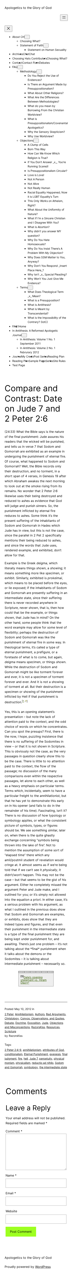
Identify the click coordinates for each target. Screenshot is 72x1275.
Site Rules (59, 361)
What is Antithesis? (39, 304)
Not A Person (36, 179)
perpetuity (45, 1058)
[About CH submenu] (27, 37)
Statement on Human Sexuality (47, 49)
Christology (12, 1018)
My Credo (28, 356)
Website (11, 1211)
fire (20, 1058)
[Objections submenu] (36, 141)
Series (49, 361)
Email (11, 1193)
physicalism (23, 1062)
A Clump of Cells (38, 144)
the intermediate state (53, 1067)
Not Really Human (39, 188)
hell (26, 1058)
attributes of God (53, 1049)
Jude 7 (33, 1058)
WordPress (43, 1267)
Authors (40, 1014)
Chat (32, 54)
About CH (18, 36)
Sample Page (37, 361)
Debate (9, 1022)
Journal (17, 356)
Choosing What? (30, 41)
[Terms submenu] (30, 287)
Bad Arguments (55, 1014)
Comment (14, 1131)
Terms (24, 287)
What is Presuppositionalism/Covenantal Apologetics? (48, 123)
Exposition (33, 1022)
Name (11, 1175)
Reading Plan (56, 356)
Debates (44, 62)
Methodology (28, 71)
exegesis (55, 1054)
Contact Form (30, 62)
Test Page (18, 365)
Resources (53, 1027)
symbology (31, 1067)
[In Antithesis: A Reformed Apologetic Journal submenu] (24, 335)
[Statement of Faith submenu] (46, 45)
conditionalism (13, 1054)
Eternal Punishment (36, 1054)
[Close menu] (8, 28)
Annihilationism (24, 1014)
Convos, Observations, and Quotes (42, 1018)
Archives (17, 54)
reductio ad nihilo (42, 1062)
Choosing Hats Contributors (29, 58)
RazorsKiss (38, 1027)
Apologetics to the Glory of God (28, 8)
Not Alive (33, 183)
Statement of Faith (31, 45)
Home (22, 326)
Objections (26, 140)
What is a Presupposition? (44, 300)
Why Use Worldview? (41, 136)
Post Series (41, 356)
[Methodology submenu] (39, 71)
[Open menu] (64, 17)
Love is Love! (36, 175)
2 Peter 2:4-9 (13, 1049)
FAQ (14, 67)
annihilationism (32, 1049)
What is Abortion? (39, 227)
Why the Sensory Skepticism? (46, 131)
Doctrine (20, 1022)
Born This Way (37, 149)
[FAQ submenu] (20, 67)
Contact (17, 62)
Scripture (10, 1031)
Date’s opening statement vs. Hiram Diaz (34, 980)
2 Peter (9, 1014)
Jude (45, 1022)
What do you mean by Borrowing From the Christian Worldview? (46, 110)
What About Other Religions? (46, 93)
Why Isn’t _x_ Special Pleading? (47, 274)
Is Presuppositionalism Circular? (47, 170)
